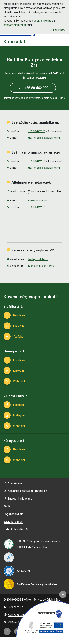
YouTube (18, 336)
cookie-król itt (42, 20)
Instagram (18, 415)
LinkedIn (18, 326)
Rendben (58, 30)
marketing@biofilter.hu (41, 265)
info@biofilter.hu (37, 200)
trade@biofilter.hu (38, 259)
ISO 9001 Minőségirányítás (32, 547)
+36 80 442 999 (36, 88)
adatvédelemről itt (15, 25)
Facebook (18, 315)
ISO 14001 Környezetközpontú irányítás (39, 541)
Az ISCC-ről (23, 570)
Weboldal (18, 381)
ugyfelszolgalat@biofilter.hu (44, 137)
